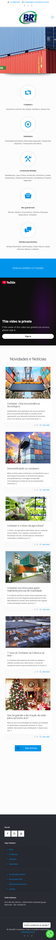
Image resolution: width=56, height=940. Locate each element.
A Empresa (13, 854)
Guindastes (13, 864)
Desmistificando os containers (23, 468)
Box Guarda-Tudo (16, 879)
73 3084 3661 (15, 2)
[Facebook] (24, 5)
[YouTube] (28, 5)
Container (12, 859)
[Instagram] (31, 5)
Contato (12, 889)
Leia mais (45, 425)
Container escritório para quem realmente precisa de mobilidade (24, 589)
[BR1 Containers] (28, 17)
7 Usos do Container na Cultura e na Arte (25, 654)
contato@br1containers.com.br (36, 2)
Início (11, 849)
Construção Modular (17, 874)
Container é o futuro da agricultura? (25, 525)
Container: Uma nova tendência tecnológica (23, 405)
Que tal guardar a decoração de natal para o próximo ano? (26, 716)
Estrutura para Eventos (18, 884)
